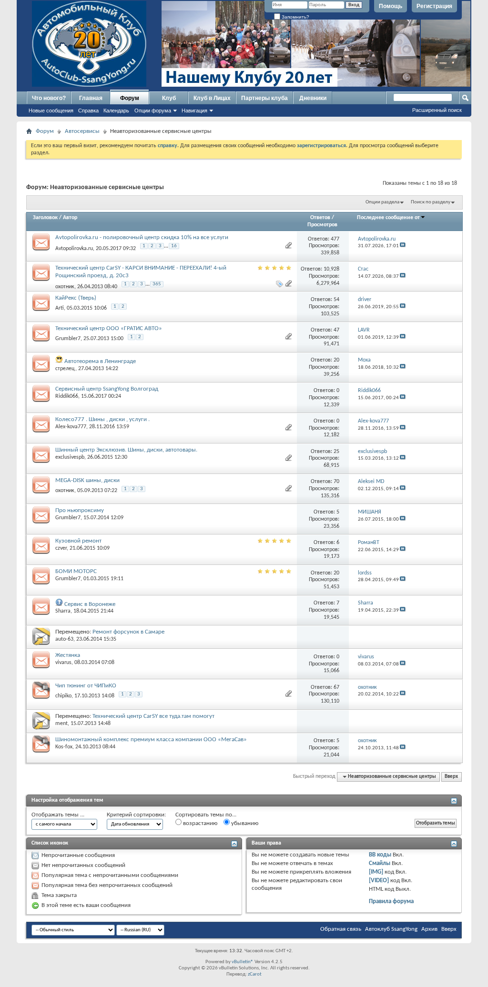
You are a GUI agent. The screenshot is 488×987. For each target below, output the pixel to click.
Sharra (63, 611)
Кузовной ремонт (78, 541)
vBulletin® (243, 962)
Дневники (312, 98)
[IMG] (376, 872)
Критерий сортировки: (136, 815)
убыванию (244, 823)
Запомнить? (294, 17)
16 (174, 246)
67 (336, 687)
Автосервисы (82, 131)
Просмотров (322, 225)
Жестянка (67, 655)
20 (336, 360)
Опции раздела (382, 202)
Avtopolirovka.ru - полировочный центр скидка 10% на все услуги (141, 237)
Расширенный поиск (437, 110)
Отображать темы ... (57, 815)
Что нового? (49, 98)
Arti (59, 308)
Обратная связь (340, 929)
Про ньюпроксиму (79, 510)
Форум (129, 98)
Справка (88, 110)
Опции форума (152, 110)
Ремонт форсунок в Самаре (128, 632)
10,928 (331, 269)
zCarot (255, 974)
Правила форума (391, 901)
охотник (64, 286)
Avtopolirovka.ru (74, 249)
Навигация (194, 110)
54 (336, 299)
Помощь (390, 6)
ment (61, 723)
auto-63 (64, 639)
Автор (70, 218)
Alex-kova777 (70, 427)
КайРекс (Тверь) (75, 298)
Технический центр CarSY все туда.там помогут (153, 716)
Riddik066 (66, 396)
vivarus (63, 662)
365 (156, 284)
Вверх (451, 776)
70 (336, 481)
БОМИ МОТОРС (76, 571)
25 (336, 451)
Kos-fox (63, 747)
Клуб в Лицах (212, 98)
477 (335, 239)
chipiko (63, 696)
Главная (90, 98)
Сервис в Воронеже (89, 604)
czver (61, 548)
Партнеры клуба (264, 98)
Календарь (116, 110)
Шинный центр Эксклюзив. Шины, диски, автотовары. (126, 450)
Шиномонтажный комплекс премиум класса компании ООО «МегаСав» (151, 739)
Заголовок (45, 218)
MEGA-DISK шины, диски (87, 480)
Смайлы (379, 863)
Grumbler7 (68, 339)
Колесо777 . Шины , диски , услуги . (102, 419)
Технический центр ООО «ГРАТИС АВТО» (108, 328)
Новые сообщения (51, 110)
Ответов (320, 218)
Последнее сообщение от (388, 218)
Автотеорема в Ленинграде (100, 361)
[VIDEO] (379, 880)
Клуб (169, 98)
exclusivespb (69, 457)
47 (336, 330)
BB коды (380, 855)
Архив (429, 929)
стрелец (65, 369)
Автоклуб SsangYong (391, 929)
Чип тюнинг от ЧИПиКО (85, 686)
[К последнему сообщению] (403, 246)
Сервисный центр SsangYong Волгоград (106, 389)
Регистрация (434, 6)
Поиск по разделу (430, 202)
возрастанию (199, 823)
